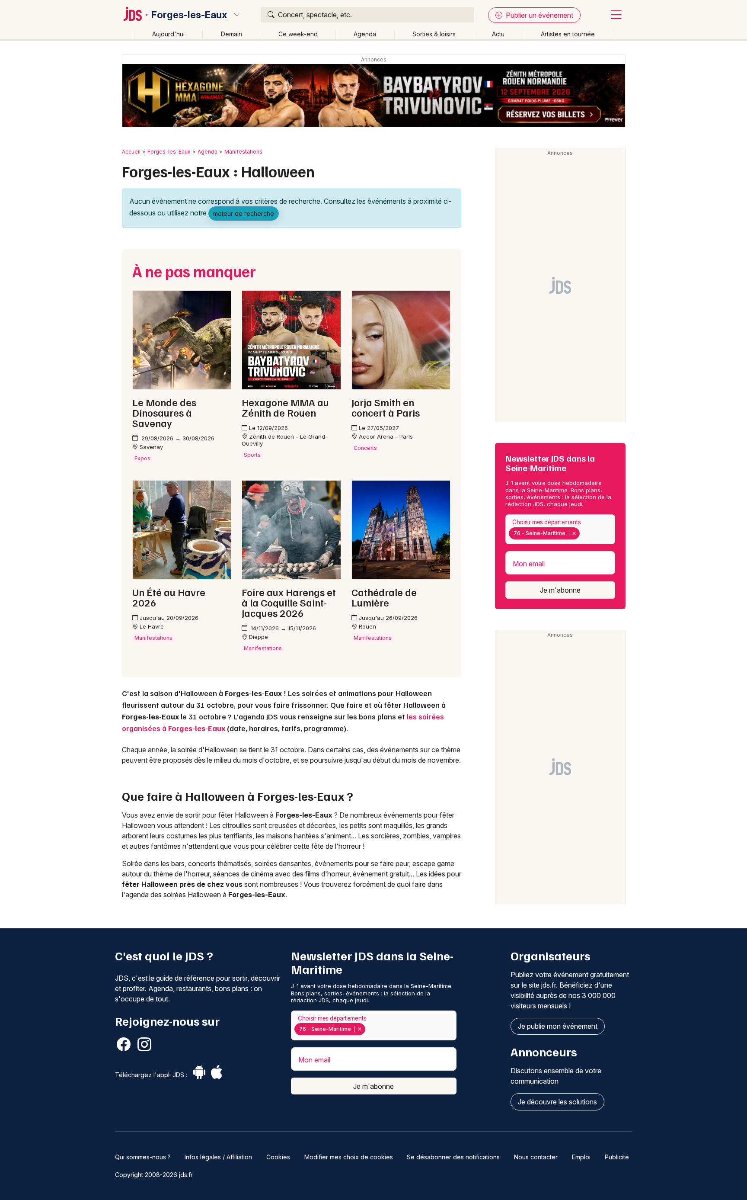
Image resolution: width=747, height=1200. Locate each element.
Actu (498, 34)
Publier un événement (538, 15)
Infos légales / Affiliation (218, 1157)
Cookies (278, 1157)
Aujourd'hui (168, 34)
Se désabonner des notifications (453, 1157)
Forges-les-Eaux (189, 14)
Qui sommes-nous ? (143, 1157)
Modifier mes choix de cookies (348, 1157)
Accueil (131, 151)
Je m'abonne (560, 590)
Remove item (574, 533)
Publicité (617, 1157)
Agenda (365, 34)
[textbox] (583, 533)
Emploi (581, 1157)
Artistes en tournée (568, 34)
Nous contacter (536, 1157)
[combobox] (560, 529)
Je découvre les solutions (557, 1101)
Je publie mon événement (557, 1026)
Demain (231, 34)
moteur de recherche (243, 213)
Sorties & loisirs (434, 34)
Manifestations (243, 151)
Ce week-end (298, 34)
